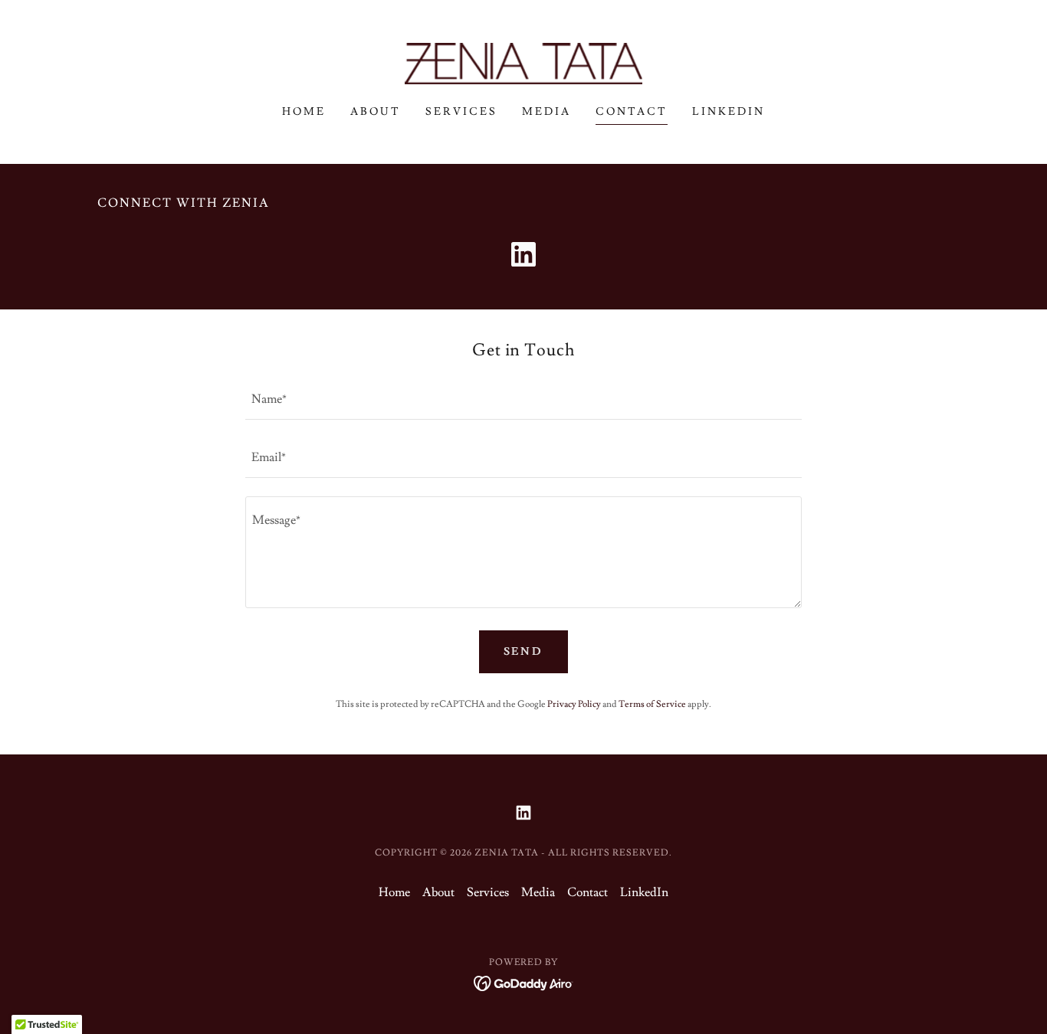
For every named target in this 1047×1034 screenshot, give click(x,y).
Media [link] (546, 112)
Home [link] (304, 112)
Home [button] (394, 892)
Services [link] (461, 112)
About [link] (375, 112)
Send (524, 652)
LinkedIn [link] (728, 112)
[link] (523, 60)
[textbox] (523, 400)
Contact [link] (632, 112)
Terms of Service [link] (652, 704)
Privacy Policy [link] (574, 704)
